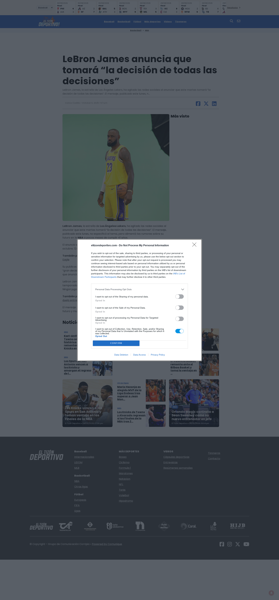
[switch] (179, 296)
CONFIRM (116, 343)
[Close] (195, 246)
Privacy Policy (158, 354)
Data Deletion (121, 354)
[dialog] (139, 300)
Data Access (139, 354)
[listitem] (139, 289)
